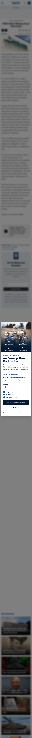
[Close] (27, 325)
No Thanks (16, 408)
